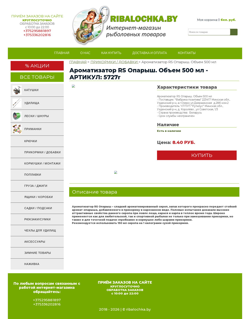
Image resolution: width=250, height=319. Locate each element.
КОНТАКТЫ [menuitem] (187, 53)
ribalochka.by (138, 309)
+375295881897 (37, 31)
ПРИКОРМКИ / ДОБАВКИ (114, 62)
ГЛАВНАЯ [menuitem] (61, 53)
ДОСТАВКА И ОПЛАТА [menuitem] (149, 53)
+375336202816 (37, 35)
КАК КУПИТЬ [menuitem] (111, 53)
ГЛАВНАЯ (78, 62)
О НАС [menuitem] (85, 53)
